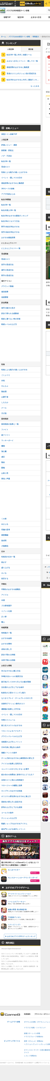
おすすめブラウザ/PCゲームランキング (21, 936)
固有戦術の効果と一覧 (10, 424)
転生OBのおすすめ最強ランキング (14, 215)
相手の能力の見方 (8, 308)
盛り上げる (5, 567)
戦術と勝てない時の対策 (10, 318)
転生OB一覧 (6, 161)
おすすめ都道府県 (8, 237)
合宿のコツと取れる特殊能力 (12, 780)
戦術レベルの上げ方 (9, 324)
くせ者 (4, 518)
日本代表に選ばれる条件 (10, 747)
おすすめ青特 (6, 643)
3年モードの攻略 (7, 188)
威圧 (3, 456)
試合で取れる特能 (8, 654)
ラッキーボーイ (7, 440)
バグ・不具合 (6, 155)
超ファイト (5, 435)
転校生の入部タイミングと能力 (13, 692)
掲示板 (30, 49)
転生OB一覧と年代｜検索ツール (19, 54)
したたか (4, 402)
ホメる (4, 573)
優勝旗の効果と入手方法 (10, 709)
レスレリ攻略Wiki (30, 1056)
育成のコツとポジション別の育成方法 (21, 73)
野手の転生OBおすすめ (10, 226)
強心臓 (4, 451)
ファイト (4, 429)
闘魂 (3, 467)
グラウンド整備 (7, 286)
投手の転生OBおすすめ (10, 232)
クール (4, 407)
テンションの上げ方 (9, 818)
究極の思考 (5, 529)
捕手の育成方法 (7, 270)
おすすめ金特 (6, 638)
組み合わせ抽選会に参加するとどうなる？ (17, 774)
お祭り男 (4, 473)
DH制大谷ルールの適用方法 (12, 676)
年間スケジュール (8, 720)
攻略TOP (7, 17)
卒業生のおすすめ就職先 (10, 589)
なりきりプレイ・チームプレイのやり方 (17, 698)
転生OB (21, 17)
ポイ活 (15, 3)
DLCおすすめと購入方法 (10, 670)
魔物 (3, 446)
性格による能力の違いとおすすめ (14, 172)
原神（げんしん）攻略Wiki (33, 1041)
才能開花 (4, 546)
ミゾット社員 (6, 611)
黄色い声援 (5, 478)
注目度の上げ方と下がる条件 (12, 687)
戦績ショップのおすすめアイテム (14, 823)
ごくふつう (5, 375)
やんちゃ (4, 386)
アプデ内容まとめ (8, 194)
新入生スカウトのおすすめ (11, 725)
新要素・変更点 (7, 150)
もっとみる (35, 86)
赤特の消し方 (6, 649)
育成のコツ (5, 166)
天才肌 (4, 413)
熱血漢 (4, 391)
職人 (3, 622)
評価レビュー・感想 (9, 145)
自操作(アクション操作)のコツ (13, 703)
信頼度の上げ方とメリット (11, 741)
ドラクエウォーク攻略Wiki (33, 1036)
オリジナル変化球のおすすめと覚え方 (16, 796)
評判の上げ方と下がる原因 (11, 807)
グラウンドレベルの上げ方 (11, 736)
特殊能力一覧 (6, 632)
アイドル (4, 594)
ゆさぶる (4, 524)
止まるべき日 (36, 17)
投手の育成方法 (7, 264)
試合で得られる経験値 (10, 313)
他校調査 (4, 297)
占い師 (4, 616)
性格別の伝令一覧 (8, 556)
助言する (4, 578)
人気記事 (10, 49)
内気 (3, 380)
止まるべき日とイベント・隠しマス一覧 (22, 61)
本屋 (3, 600)
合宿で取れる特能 (8, 660)
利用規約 (27, 1014)
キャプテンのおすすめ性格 (11, 790)
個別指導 (4, 291)
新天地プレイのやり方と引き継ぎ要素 (16, 681)
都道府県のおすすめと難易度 (18, 67)
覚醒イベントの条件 (9, 752)
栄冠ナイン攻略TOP (9, 134)
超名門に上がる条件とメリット (13, 829)
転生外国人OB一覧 (8, 210)
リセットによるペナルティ (11, 730)
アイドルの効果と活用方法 (11, 763)
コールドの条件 (7, 812)
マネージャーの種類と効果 (11, 785)
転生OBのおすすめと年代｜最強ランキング (23, 79)
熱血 (3, 462)
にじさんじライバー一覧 (10, 248)
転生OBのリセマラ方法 (10, 221)
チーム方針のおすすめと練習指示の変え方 (17, 758)
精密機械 (4, 535)
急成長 (4, 540)
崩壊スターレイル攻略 (32, 1033)
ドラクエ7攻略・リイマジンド (35, 1028)
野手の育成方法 (7, 275)
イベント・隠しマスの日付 (11, 177)
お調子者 (4, 397)
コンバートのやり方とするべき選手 (15, 769)
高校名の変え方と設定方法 (11, 801)
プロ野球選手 (6, 605)
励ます (4, 562)
